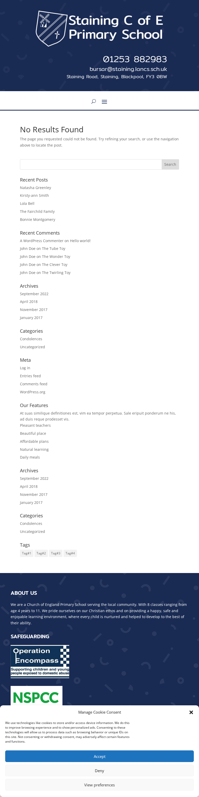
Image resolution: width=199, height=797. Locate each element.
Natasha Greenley (35, 187)
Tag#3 (55, 553)
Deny (99, 770)
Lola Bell (27, 203)
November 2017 (33, 309)
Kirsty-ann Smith (34, 195)
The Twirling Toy (56, 272)
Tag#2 (41, 553)
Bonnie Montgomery (37, 219)
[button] (191, 712)
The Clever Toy (54, 264)
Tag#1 (26, 553)
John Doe (27, 264)
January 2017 (31, 317)
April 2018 (29, 301)
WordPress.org (32, 391)
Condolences (31, 338)
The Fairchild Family (37, 211)
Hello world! (80, 240)
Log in (25, 367)
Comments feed (33, 383)
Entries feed (30, 375)
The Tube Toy (53, 248)
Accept (99, 756)
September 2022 (34, 293)
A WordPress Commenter (41, 240)
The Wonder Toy (56, 256)
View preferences (99, 784)
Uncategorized (32, 346)
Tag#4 (70, 553)
